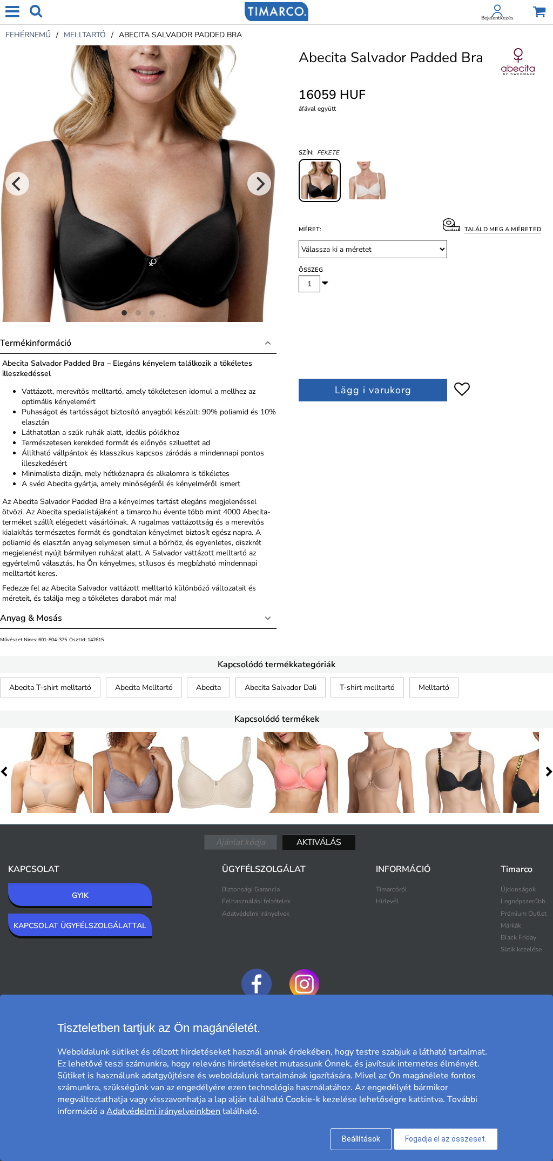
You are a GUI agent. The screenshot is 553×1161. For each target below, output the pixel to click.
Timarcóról (391, 889)
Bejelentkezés (497, 18)
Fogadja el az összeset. (446, 1139)
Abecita (208, 687)
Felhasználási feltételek (256, 901)
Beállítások (361, 1139)
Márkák (511, 925)
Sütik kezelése (521, 949)
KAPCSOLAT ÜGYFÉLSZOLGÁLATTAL (80, 926)
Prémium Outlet (524, 913)
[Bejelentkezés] (497, 13)
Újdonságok (518, 889)
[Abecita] (518, 73)
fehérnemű (28, 35)
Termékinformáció (35, 343)
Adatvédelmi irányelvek (255, 913)
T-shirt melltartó (367, 687)
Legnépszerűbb (523, 901)
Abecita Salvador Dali (280, 687)
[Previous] (17, 184)
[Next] (259, 184)
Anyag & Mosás (31, 618)
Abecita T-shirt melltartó (50, 687)
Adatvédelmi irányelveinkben (163, 1111)
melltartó (85, 35)
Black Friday (518, 937)
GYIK (80, 895)
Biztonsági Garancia (251, 889)
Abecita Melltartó (144, 687)
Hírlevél (387, 901)
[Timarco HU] (276, 11)
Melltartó (434, 687)
